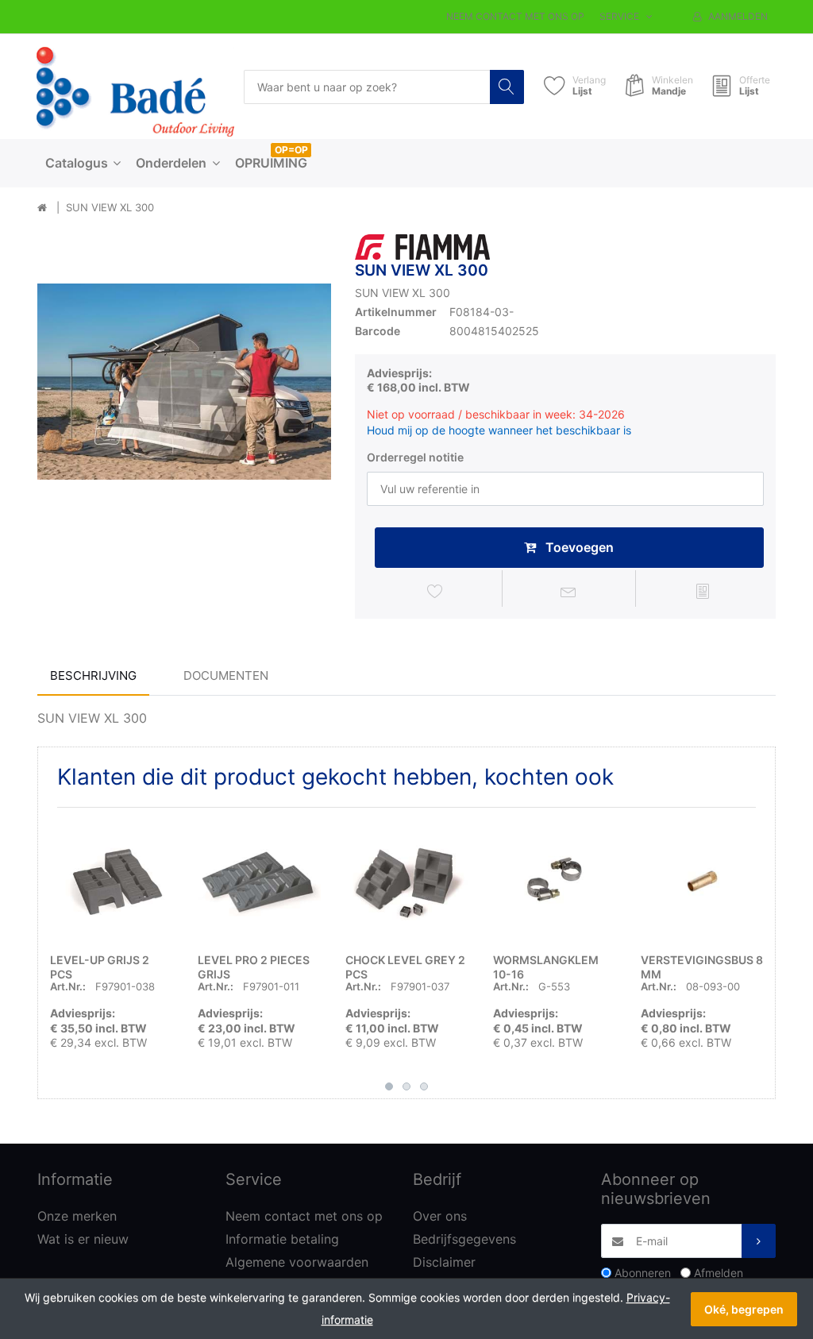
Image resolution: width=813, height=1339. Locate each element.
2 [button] (406, 1086)
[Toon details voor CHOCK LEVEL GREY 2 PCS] (406, 881)
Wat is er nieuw (83, 1239)
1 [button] (389, 1086)
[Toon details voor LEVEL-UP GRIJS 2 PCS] (111, 881)
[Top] (42, 208)
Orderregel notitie (415, 457)
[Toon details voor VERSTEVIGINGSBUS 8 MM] (702, 881)
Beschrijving (93, 675)
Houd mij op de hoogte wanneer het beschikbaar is (499, 430)
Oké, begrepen (744, 1309)
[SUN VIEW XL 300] (184, 381)
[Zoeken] (507, 87)
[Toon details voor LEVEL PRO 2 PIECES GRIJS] (259, 881)
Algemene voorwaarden (296, 1262)
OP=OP (291, 150)
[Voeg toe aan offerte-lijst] (702, 591)
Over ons (440, 1216)
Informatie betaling (282, 1239)
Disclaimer (444, 1262)
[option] (184, 381)
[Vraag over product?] (569, 591)
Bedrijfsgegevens (464, 1239)
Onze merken (77, 1216)
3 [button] (424, 1086)
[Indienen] (759, 1241)
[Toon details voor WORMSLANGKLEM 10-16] (554, 881)
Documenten (225, 675)
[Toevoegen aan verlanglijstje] (435, 591)
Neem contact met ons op (515, 16)
